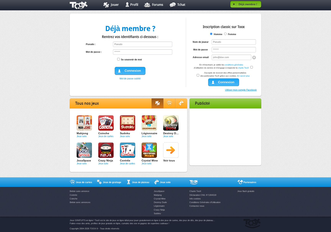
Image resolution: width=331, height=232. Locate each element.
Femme (232, 34)
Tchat (181, 5)
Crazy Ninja (105, 160)
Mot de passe (200, 49)
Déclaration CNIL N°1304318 (202, 195)
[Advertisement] (225, 137)
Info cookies (195, 198)
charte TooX (243, 68)
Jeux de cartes (105, 136)
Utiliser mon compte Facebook (241, 90)
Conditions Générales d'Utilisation (204, 202)
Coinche (103, 133)
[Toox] (82, 5)
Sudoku (125, 133)
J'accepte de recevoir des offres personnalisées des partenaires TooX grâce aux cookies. (225, 74)
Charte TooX (195, 191)
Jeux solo (82, 136)
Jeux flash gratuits (245, 191)
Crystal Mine (150, 160)
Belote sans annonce (79, 191)
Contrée (125, 160)
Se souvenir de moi (131, 59)
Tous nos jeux (87, 104)
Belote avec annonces (80, 202)
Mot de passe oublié (130, 78)
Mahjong (82, 133)
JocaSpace (84, 160)
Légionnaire (149, 133)
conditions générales (234, 65)
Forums (157, 5)
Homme (218, 34)
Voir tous (169, 160)
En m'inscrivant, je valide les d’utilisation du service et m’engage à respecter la (221, 66)
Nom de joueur (201, 42)
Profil (134, 5)
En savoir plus (243, 76)
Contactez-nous (196, 206)
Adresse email (201, 57)
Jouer (115, 5)
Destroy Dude (172, 133)
